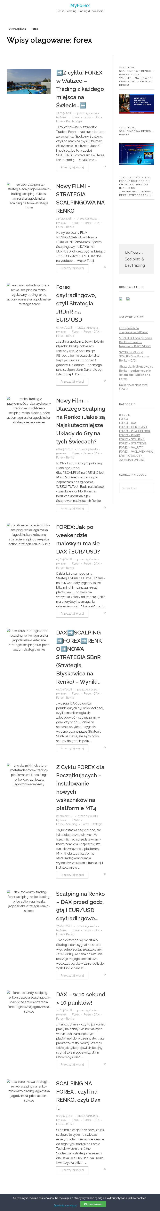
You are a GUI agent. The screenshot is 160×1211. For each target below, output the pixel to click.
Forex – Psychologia (134, 431)
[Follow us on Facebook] (122, 300)
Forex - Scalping (66, 824)
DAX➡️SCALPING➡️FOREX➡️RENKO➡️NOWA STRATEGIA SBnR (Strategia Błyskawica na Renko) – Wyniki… (79, 657)
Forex (75, 117)
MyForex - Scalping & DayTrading (135, 259)
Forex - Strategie (92, 824)
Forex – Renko (129, 435)
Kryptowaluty (130, 455)
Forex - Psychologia (69, 121)
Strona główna (17, 29)
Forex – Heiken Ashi (133, 427)
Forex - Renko (65, 226)
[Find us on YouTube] (129, 300)
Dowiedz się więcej (65, 1205)
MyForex (80, 5)
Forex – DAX (128, 423)
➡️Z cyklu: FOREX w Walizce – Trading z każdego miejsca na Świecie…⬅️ (80, 89)
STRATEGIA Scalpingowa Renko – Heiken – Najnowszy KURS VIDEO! (135, 342)
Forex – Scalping (132, 439)
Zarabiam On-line (132, 459)
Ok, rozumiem (93, 1204)
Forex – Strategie (132, 443)
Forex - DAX (91, 117)
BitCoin (124, 414)
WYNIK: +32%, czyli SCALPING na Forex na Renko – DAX (134, 356)
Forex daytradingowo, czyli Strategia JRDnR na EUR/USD (76, 303)
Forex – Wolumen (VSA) (136, 451)
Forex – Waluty (131, 447)
